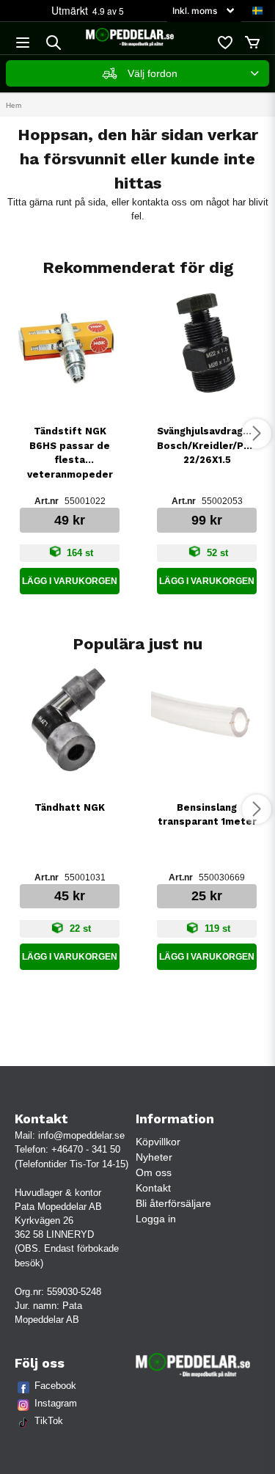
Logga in (156, 1219)
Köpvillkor (158, 1142)
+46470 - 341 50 (85, 1149)
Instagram (55, 1403)
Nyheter (154, 1157)
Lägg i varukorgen (69, 581)
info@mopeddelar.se (81, 1135)
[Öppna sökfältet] (53, 42)
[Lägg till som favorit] (224, 42)
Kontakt (153, 1188)
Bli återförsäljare (173, 1203)
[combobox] (137, 73)
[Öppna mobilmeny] (23, 42)
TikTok (48, 1420)
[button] (257, 11)
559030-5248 (74, 1291)
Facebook (55, 1385)
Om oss (154, 1172)
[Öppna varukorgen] (252, 42)
